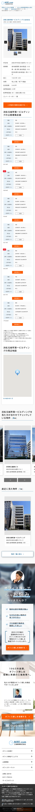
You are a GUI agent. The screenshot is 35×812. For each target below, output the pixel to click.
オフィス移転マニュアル (10, 756)
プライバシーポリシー (10, 784)
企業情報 (5, 762)
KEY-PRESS (7, 777)
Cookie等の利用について (17, 792)
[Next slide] (24, 480)
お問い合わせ (7, 773)
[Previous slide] (10, 480)
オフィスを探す (7, 751)
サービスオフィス (8, 780)
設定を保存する (17, 808)
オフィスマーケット (9, 767)
